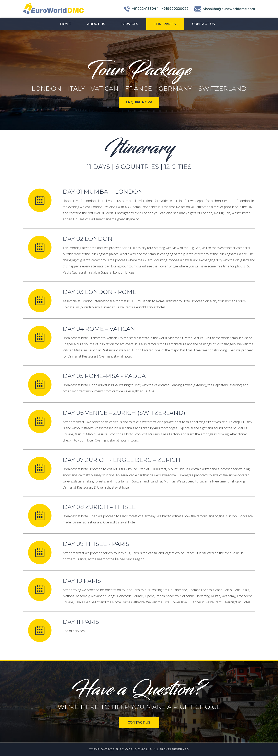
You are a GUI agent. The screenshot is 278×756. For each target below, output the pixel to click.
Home (65, 24)
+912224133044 (145, 9)
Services (129, 24)
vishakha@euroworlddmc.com (229, 9)
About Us (96, 24)
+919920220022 (174, 9)
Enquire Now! (139, 102)
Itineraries (165, 24)
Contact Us (203, 24)
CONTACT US (139, 722)
